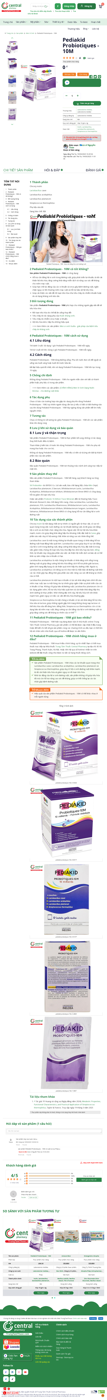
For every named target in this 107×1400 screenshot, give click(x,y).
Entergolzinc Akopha (91, 1256)
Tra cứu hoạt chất (62, 11)
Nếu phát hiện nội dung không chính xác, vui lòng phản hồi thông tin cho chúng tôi (81, 138)
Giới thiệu (39, 1333)
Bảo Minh (59, 1271)
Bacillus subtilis (63, 1279)
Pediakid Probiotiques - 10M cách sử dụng (12, 204)
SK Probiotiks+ (36, 485)
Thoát (101, 1318)
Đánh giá (94, 170)
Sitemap (59, 1357)
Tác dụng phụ (13, 218)
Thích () (21, 1155)
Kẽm (90, 485)
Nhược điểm (13, 264)
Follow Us (8, 1365)
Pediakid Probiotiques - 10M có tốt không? (13, 194)
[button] (52, 1298)
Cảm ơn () (33, 1197)
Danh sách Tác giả (63, 1354)
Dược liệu (72, 22)
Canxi (93, 533)
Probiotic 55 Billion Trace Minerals (59, 499)
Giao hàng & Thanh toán (63, 1349)
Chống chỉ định (13, 215)
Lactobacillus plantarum (85, 129)
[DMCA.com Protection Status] (101, 1392)
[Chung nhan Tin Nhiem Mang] (94, 1392)
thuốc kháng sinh (67, 315)
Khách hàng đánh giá (21, 1165)
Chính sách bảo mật (80, 1318)
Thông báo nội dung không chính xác (43, 1351)
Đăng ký (88, 6)
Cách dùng (14, 212)
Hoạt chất (95, 22)
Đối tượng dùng (13, 199)
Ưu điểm (12, 261)
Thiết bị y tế (57, 21)
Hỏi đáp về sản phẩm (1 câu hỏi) (29, 1124)
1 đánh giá (90, 58)
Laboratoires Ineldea (84, 110)
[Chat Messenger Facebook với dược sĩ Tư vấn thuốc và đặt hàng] (67, 85)
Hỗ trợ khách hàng (41, 1326)
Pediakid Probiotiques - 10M (41, 1256)
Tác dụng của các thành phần (13, 241)
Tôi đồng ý (93, 1318)
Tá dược (84, 22)
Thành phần (12, 189)
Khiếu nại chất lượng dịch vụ (43, 1357)
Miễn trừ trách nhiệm (43, 1346)
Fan (13, 1355)
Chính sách (61, 1325)
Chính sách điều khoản (65, 1331)
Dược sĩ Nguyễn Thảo (82, 146)
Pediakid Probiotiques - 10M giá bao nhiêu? (13, 247)
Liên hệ (95, 28)
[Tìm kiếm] (45, 6)
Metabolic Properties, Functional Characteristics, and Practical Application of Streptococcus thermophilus (67, 1104)
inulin (36, 1279)
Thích (18, 1145)
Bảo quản (14, 234)
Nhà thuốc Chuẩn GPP (42, 1341)
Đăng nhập (69, 6)
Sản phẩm (21, 21)
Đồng (97, 550)
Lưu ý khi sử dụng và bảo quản (13, 225)
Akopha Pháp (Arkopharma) (91, 1271)
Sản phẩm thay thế (14, 238)
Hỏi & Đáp (53, 170)
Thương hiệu (74, 28)
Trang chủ (8, 22)
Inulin (79, 127)
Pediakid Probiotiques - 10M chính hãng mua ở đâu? (12, 255)
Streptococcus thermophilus (87, 131)
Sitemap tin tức (64, 1358)
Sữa (46, 21)
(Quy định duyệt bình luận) (93, 1163)
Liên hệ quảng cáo (42, 1362)
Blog (85, 28)
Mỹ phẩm (34, 21)
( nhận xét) (14, 1183)
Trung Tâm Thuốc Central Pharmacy (71, 646)
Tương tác (11, 221)
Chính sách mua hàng (64, 1334)
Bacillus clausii (95, 1281)
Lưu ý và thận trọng (13, 230)
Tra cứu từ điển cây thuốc (41, 11)
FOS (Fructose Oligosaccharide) (65, 1282)
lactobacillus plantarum (40, 1281)
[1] (75, 612)
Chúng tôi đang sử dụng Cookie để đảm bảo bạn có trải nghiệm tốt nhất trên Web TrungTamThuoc (45, 1318)
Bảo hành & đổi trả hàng (63, 1343)
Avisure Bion (66, 1256)
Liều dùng (14, 209)
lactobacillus (43, 1279)
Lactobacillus (86, 127)
